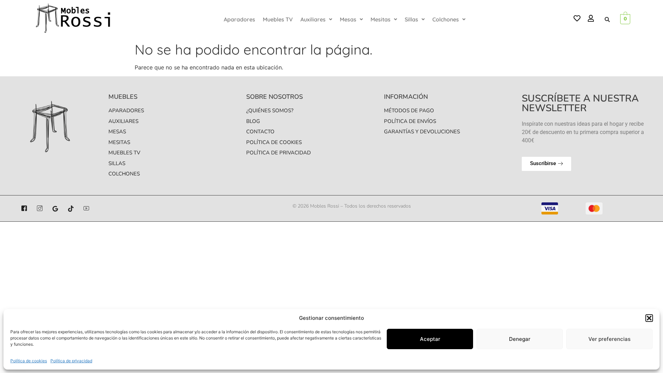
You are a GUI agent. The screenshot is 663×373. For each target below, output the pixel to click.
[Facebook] (24, 208)
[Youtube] (86, 208)
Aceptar (430, 339)
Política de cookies (28, 360)
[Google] (55, 208)
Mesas (348, 19)
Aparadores (239, 19)
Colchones (445, 19)
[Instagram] (40, 208)
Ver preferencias (609, 339)
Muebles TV (278, 19)
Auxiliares (313, 19)
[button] (649, 318)
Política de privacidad (71, 360)
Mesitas (381, 19)
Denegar (519, 339)
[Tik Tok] (71, 208)
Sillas (411, 19)
